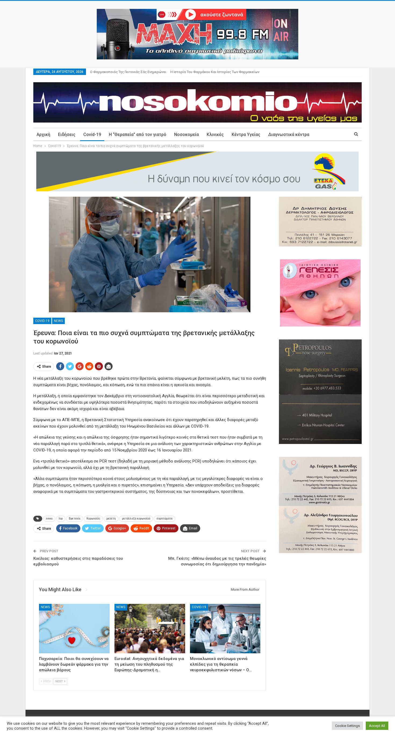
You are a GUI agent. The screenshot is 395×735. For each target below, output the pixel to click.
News (58, 321)
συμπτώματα (164, 518)
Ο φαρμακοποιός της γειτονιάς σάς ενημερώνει (128, 72)
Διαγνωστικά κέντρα (288, 134)
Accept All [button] (377, 726)
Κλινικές (215, 134)
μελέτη (111, 518)
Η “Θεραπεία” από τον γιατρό (137, 134)
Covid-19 (92, 134)
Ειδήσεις (67, 134)
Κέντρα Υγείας (246, 134)
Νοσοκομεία (186, 134)
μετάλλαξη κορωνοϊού (136, 518)
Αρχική (43, 134)
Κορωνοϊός (93, 518)
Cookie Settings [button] (347, 726)
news (49, 518)
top (61, 518)
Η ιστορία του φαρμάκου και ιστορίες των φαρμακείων (214, 72)
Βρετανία (74, 518)
